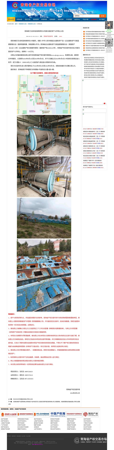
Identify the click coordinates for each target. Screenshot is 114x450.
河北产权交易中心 (88, 421)
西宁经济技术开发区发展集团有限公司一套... (95, 41)
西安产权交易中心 (88, 429)
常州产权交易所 (54, 427)
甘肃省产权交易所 (21, 425)
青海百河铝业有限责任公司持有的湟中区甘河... (94, 57)
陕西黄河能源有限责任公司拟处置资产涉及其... (94, 66)
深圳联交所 (36, 427)
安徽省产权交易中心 (21, 429)
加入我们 (24, 436)
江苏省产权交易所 (71, 427)
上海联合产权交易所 (5, 423)
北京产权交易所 (4, 419)
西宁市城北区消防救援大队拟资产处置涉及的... (94, 70)
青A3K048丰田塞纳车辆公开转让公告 (23, 399)
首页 (16, 24)
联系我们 (14, 436)
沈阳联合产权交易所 (5, 429)
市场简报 (69, 19)
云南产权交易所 (70, 421)
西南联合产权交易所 (71, 425)
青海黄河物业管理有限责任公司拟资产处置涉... (94, 73)
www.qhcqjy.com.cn (57, 55)
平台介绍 (85, 19)
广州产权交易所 (4, 425)
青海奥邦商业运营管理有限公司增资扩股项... (95, 48)
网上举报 (28, 436)
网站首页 (11, 19)
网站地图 (19, 436)
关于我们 (102, 19)
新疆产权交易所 (37, 425)
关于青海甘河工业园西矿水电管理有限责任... (95, 43)
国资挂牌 (36, 19)
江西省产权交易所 (71, 423)
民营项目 (44, 19)
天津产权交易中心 (5, 421)
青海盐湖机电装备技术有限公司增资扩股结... (95, 34)
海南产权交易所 (87, 425)
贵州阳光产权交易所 (55, 419)
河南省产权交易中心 (71, 429)
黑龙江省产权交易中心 (55, 429)
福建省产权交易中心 (71, 419)
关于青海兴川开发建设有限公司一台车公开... (95, 36)
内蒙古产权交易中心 (55, 421)
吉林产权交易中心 (5, 427)
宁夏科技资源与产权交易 (22, 419)
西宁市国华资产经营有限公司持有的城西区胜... (94, 64)
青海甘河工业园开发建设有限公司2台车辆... (95, 45)
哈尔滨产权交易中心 (21, 421)
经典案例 (52, 19)
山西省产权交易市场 (38, 421)
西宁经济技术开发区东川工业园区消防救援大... (94, 68)
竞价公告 (27, 19)
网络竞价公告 (22, 24)
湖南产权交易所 (54, 423)
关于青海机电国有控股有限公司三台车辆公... (95, 38)
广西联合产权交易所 (88, 423)
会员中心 (77, 19)
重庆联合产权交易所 (38, 423)
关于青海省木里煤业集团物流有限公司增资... (95, 31)
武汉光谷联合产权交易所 (22, 427)
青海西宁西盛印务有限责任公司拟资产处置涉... (94, 77)
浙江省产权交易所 (88, 427)
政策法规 (61, 19)
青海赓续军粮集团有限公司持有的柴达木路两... (94, 60)
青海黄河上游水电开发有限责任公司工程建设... (94, 62)
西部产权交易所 (20, 423)
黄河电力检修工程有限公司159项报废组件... (94, 75)
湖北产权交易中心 (38, 419)
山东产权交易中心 (38, 429)
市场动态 (19, 19)
